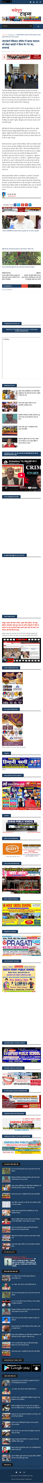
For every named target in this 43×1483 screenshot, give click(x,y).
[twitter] (37, 2)
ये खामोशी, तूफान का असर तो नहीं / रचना (22, 1259)
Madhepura (11, 35)
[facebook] (30, 2)
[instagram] (40, 2)
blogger (24, 286)
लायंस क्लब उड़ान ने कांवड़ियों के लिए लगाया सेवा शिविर (25, 1194)
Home (4, 35)
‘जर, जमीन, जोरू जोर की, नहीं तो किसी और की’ (23, 1284)
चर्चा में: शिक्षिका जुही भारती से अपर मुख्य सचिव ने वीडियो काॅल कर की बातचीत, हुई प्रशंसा (26, 1457)
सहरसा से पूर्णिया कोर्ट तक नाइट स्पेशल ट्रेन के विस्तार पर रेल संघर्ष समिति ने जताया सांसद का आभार (28, 441)
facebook (37, 286)
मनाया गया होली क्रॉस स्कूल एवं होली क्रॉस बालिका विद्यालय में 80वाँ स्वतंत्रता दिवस (24, 1228)
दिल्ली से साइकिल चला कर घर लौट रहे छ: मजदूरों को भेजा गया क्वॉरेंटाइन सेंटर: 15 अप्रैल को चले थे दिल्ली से (25, 1407)
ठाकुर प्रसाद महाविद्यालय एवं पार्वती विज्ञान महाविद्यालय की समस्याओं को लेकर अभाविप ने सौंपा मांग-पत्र (29, 393)
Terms (13, 1479)
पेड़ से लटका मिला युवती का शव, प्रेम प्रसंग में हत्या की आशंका (18, 267)
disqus (31, 286)
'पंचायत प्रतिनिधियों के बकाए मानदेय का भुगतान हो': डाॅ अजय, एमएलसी (20, 231)
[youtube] (33, 2)
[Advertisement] (21, 1017)
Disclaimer (28, 1479)
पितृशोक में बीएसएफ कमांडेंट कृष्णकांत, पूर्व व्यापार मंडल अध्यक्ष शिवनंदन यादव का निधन (29, 417)
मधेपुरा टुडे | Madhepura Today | (15, 1257)
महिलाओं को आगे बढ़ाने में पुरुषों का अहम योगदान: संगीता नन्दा (17, 249)
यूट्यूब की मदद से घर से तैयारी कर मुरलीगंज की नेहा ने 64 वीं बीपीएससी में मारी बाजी (25, 1382)
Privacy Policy (20, 1479)
